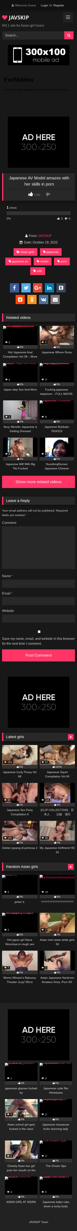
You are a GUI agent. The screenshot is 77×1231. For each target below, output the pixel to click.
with (39, 271)
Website (8, 611)
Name (7, 576)
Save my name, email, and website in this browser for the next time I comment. (38, 641)
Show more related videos (39, 482)
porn (64, 261)
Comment (9, 522)
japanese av (20, 261)
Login (44, 5)
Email (7, 593)
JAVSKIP (18, 17)
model (44, 261)
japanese (53, 252)
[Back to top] (64, 1219)
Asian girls (27, 252)
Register (58, 5)
